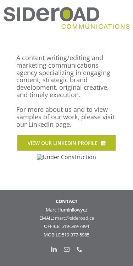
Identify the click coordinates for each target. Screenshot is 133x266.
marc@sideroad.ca (74, 218)
